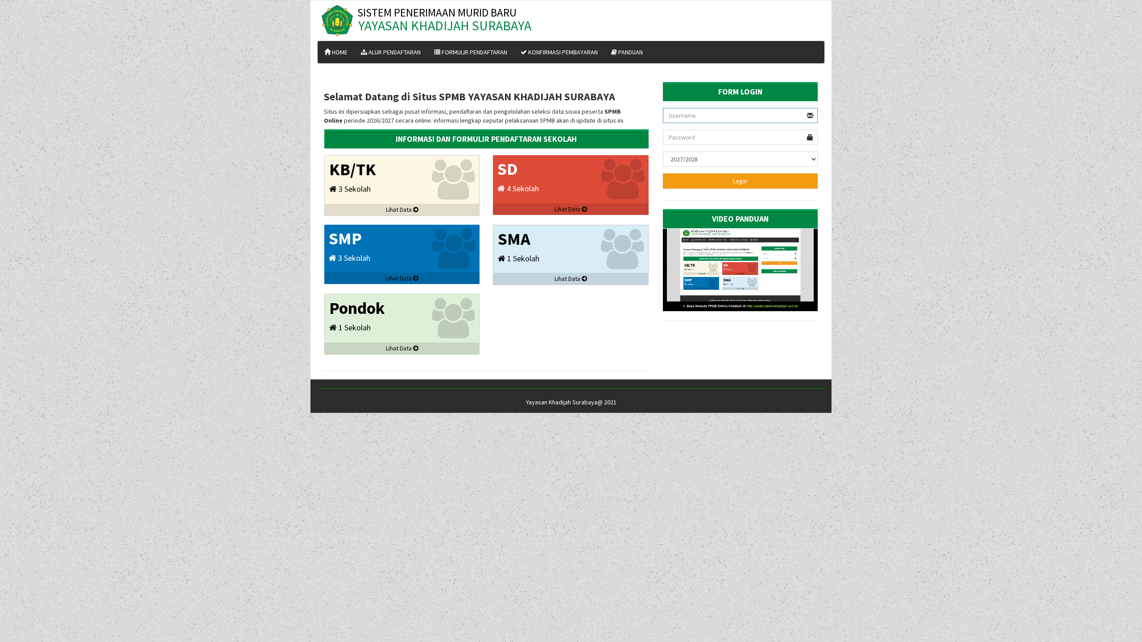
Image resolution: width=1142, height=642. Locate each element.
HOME (339, 52)
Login (740, 181)
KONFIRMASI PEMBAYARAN (562, 52)
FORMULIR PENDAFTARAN (473, 52)
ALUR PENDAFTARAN (394, 52)
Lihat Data (399, 210)
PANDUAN (630, 52)
